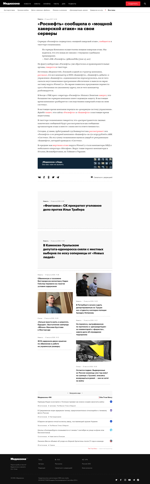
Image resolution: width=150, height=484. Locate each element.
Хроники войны (23, 10)
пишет (48, 113)
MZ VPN (85, 459)
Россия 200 (86, 463)
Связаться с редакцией (103, 177)
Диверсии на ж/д (96, 10)
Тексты (56, 4)
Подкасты (72, 4)
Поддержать (133, 4)
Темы (40, 459)
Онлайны (47, 4)
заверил (103, 95)
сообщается (104, 42)
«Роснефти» (69, 113)
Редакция (41, 468)
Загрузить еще (75, 393)
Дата (63, 4)
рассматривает (96, 131)
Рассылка (58, 463)
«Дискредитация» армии (79, 10)
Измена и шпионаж (60, 10)
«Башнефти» (83, 113)
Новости (27, 4)
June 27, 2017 (85, 59)
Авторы (41, 463)
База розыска (87, 468)
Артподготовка (9, 10)
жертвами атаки (61, 145)
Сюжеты (37, 4)
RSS (58, 459)
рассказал (42, 75)
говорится (51, 67)
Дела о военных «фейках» (40, 10)
